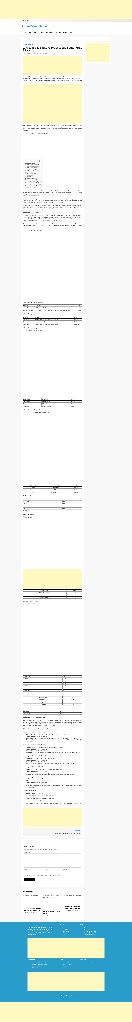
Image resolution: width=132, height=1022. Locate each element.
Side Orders (29, 176)
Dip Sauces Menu (30, 170)
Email (45, 869)
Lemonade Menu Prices (31, 173)
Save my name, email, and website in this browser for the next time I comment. (43, 875)
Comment (27, 852)
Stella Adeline (27, 53)
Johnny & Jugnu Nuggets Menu (33, 169)
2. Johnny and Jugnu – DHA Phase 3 (34, 181)
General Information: (31, 187)
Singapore (58, 32)
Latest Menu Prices (34, 26)
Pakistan (41, 32)
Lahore (25, 44)
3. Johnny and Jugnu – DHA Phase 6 (34, 182)
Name (26, 869)
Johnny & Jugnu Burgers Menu (33, 164)
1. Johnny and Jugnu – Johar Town (34, 179)
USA (71, 32)
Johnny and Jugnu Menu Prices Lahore (33, 76)
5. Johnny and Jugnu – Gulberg (33, 185)
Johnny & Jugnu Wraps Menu (33, 166)
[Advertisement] (41, 9)
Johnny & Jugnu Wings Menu (32, 167)
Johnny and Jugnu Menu (30, 163)
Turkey (65, 32)
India (35, 32)
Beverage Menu (30, 175)
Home (24, 32)
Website (65, 869)
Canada (30, 32)
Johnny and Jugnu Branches (31, 178)
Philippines (49, 32)
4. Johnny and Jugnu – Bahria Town (34, 184)
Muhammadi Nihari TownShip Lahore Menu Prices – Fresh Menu (52, 911)
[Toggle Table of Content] (40, 161)
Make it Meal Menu (30, 172)
